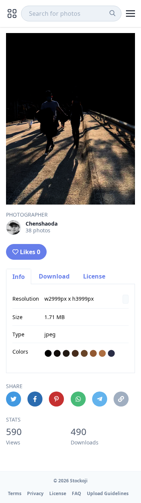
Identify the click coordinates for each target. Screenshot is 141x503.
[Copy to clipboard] (121, 399)
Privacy (35, 493)
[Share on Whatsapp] (78, 399)
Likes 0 (30, 252)
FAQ (76, 493)
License (94, 276)
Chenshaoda (42, 223)
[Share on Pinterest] (56, 399)
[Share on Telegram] (99, 399)
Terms (14, 493)
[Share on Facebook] (34, 399)
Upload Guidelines (108, 493)
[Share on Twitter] (13, 399)
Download (54, 276)
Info (18, 277)
